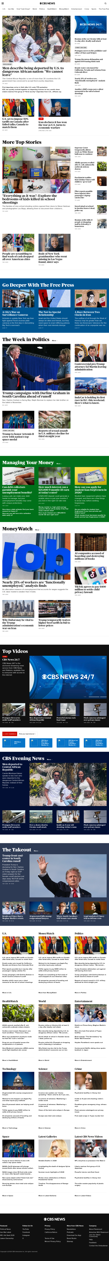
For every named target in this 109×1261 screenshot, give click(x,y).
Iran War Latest (5, 1232)
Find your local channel (26, 734)
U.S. (4, 9)
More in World (44, 1060)
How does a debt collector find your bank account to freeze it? (18, 510)
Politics (42, 9)
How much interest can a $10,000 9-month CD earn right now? (52, 514)
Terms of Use (49, 1238)
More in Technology (9, 1128)
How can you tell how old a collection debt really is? (16, 514)
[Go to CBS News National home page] (47, 3)
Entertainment (76, 9)
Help (91, 1239)
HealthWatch (52, 9)
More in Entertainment (83, 1060)
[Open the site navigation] (17, 3)
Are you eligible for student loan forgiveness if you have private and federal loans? (88, 511)
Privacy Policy (50, 1229)
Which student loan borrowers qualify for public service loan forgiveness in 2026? (90, 516)
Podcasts (70, 1232)
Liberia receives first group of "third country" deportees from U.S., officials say (31, 92)
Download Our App (74, 1235)
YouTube (25, 1229)
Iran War (11, 9)
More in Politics (80, 993)
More (54, 341)
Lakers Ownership (7, 1238)
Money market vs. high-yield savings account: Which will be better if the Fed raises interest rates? (53, 509)
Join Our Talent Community (94, 1235)
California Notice (51, 1232)
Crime (87, 9)
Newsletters (71, 1229)
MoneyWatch (64, 9)
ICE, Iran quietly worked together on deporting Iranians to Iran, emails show (31, 89)
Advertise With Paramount (98, 1232)
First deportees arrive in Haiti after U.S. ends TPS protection (25, 87)
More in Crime (80, 1128)
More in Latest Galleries (47, 1196)
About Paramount (95, 1229)
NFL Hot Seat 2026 (7, 1235)
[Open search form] (105, 3)
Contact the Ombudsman (98, 1246)
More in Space (7, 1196)
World (35, 9)
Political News (5, 1229)
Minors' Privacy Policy (53, 1241)
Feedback (92, 1242)
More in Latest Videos (83, 1196)
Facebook (26, 1232)
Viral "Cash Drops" (23, 9)
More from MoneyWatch (48, 993)
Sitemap (70, 1241)
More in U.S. (7, 993)
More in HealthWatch (10, 1060)
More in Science (45, 1128)
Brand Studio (71, 1238)
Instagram (26, 1235)
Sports (94, 9)
